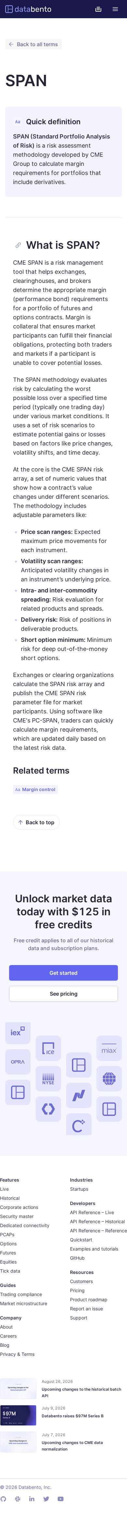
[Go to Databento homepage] (28, 9)
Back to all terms (37, 44)
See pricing (64, 993)
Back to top (40, 822)
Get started (63, 973)
